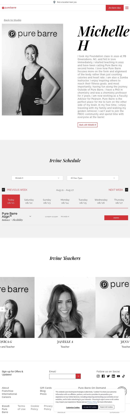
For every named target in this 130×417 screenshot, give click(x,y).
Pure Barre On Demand (92, 388)
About (5, 388)
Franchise (7, 391)
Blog (43, 391)
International (9, 394)
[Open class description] (30, 216)
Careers (6, 397)
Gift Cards (46, 388)
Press (43, 394)
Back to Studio (12, 20)
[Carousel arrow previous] (2, 309)
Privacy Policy (92, 402)
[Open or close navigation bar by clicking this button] (127, 8)
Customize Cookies (73, 407)
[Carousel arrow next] (125, 309)
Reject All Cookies (106, 407)
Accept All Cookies (90, 407)
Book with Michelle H (87, 125)
